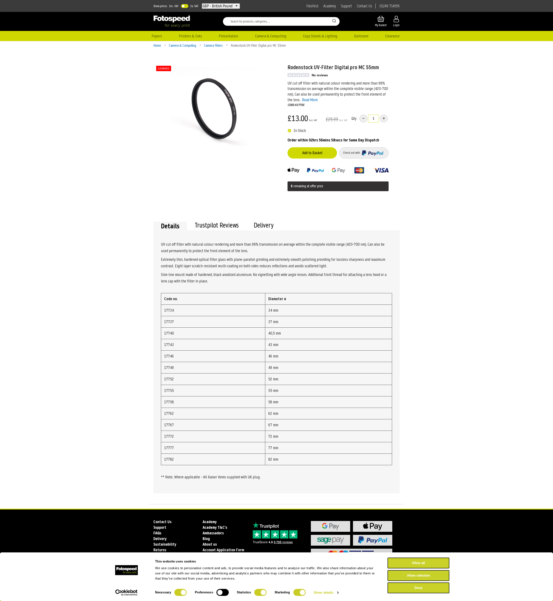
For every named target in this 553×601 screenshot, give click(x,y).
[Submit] (334, 20)
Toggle (184, 6)
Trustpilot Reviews (217, 226)
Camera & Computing (183, 45)
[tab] (170, 226)
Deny (418, 588)
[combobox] (281, 21)
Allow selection (418, 575)
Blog (206, 538)
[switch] (222, 592)
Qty (353, 118)
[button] (218, 6)
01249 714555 (390, 6)
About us (210, 544)
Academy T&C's (215, 527)
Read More (310, 100)
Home (157, 45)
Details (170, 226)
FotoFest (312, 6)
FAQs (157, 533)
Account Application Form (223, 550)
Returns (159, 550)
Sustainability (164, 544)
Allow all (418, 563)
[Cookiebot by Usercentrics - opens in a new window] (126, 592)
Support (346, 6)
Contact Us (364, 6)
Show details (323, 592)
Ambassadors (213, 533)
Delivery (263, 226)
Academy (329, 6)
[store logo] (171, 21)
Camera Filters (214, 45)
